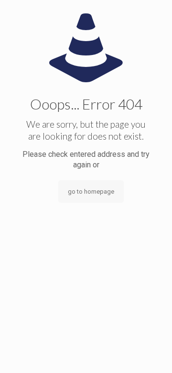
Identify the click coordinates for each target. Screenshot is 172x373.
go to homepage (91, 191)
